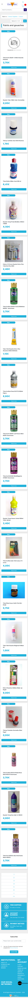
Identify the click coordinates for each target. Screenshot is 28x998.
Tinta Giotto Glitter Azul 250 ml (12, 181)
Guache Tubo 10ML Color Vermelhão (13, 100)
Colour (21, 16)
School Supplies (12, 16)
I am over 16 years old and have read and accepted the (13, 947)
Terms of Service (14, 947)
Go (25, 21)
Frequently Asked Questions (21, 977)
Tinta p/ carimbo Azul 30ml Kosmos (13, 140)
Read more (14, 67)
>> (14, 896)
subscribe (14, 952)
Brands (3, 968)
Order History (22, 968)
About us (4, 962)
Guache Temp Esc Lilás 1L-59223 (12, 815)
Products (21, 973)
